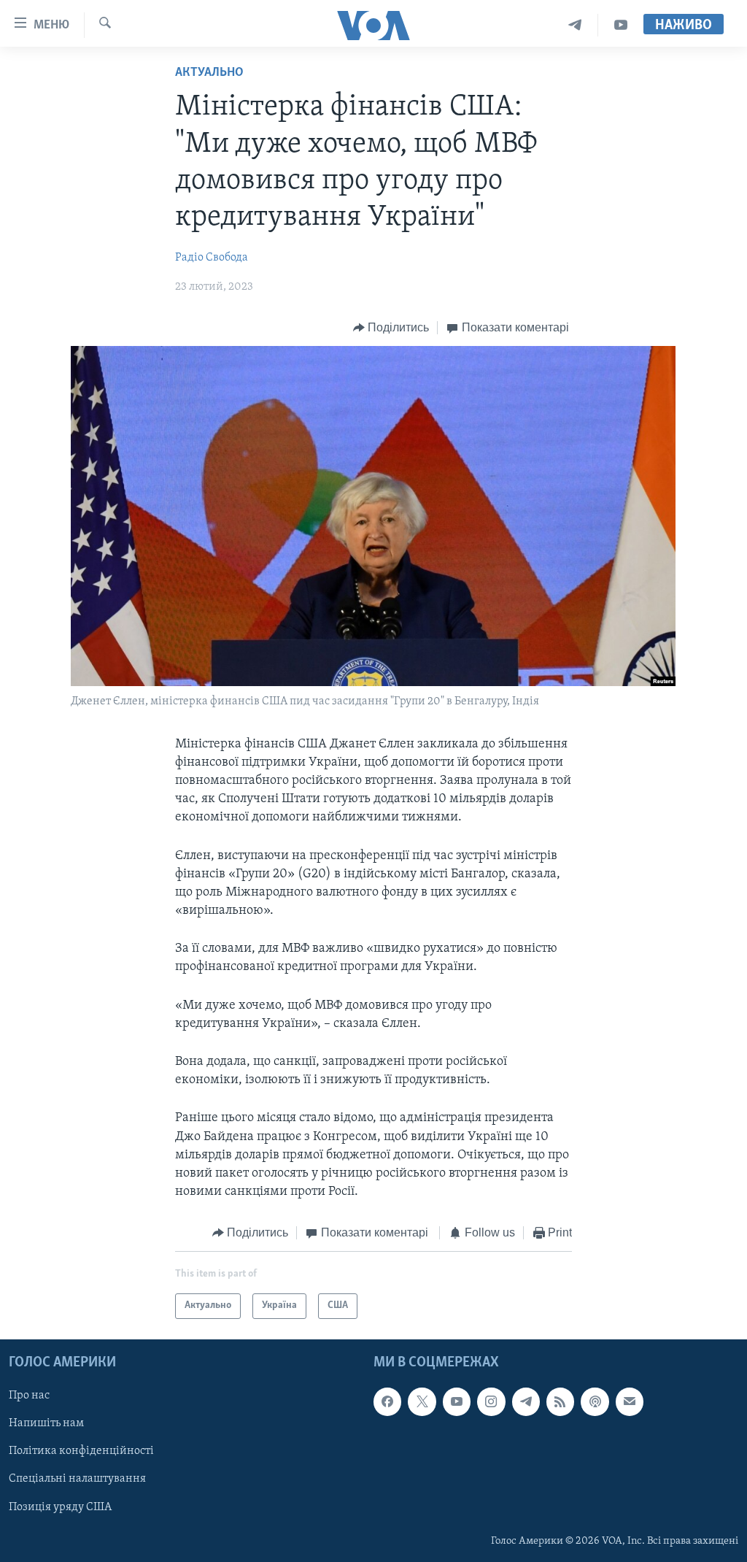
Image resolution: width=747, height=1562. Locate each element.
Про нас (29, 1395)
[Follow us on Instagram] (491, 1401)
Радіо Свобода (211, 257)
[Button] (391, 327)
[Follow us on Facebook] (387, 1401)
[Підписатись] (629, 1401)
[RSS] (560, 1401)
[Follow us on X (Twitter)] (422, 1401)
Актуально (209, 73)
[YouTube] (620, 25)
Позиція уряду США (60, 1506)
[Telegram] (575, 25)
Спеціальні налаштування (77, 1479)
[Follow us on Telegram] (526, 1401)
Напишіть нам (46, 1423)
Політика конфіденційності (81, 1451)
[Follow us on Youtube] (457, 1401)
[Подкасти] (594, 1401)
